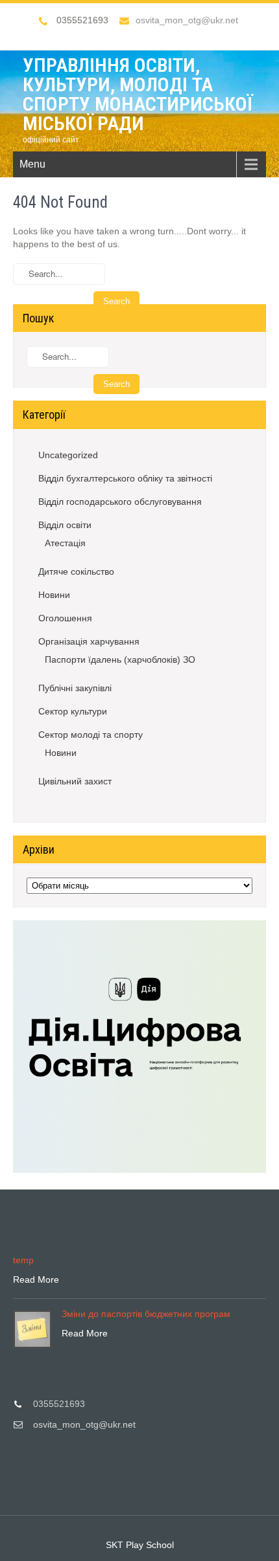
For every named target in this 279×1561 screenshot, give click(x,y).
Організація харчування (89, 641)
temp (23, 1260)
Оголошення (65, 618)
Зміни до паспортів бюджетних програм (146, 1314)
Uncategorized (68, 455)
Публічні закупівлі (75, 688)
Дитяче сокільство (76, 571)
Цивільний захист (75, 781)
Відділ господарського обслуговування (120, 501)
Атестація (65, 543)
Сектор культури (72, 711)
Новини (54, 595)
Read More (36, 1279)
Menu (32, 164)
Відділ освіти (64, 525)
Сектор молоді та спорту (90, 734)
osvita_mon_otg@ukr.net (187, 20)
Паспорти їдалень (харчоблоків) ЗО (120, 659)
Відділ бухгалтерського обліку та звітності (125, 478)
